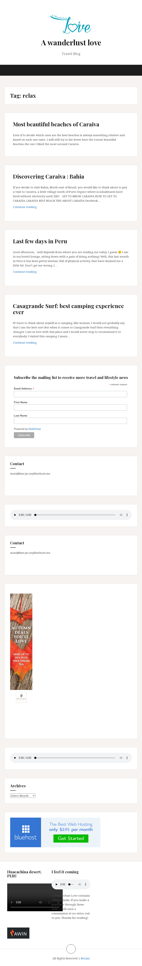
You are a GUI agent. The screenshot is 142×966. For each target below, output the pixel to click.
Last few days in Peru (40, 241)
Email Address (24, 388)
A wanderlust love (71, 42)
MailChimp (34, 428)
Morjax (85, 958)
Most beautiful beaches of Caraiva (56, 124)
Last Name (20, 415)
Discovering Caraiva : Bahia (48, 176)
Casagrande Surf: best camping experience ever (68, 309)
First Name (20, 402)
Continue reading (33, 208)
